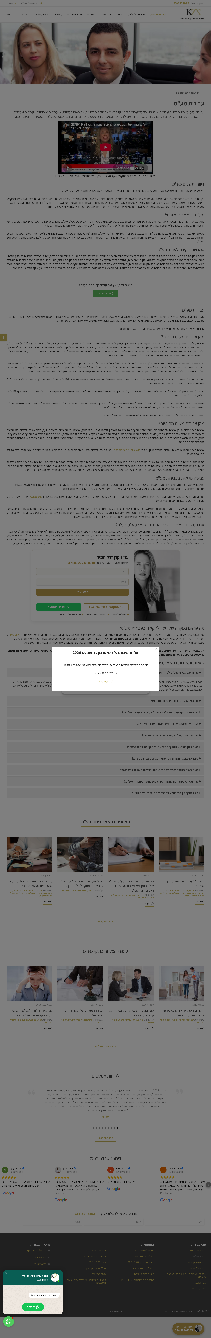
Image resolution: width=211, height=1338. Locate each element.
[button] (6, 1273)
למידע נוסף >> (105, 681)
